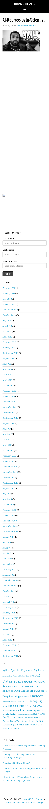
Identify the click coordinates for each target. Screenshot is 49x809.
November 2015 (10, 526)
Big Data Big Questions (25, 681)
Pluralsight (22, 717)
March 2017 (8, 450)
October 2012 (9, 623)
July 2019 (7, 320)
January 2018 (9, 396)
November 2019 (10, 309)
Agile (5, 670)
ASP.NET (24, 675)
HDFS (11, 705)
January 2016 (9, 515)
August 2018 (8, 358)
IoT (16, 706)
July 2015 (7, 542)
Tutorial (39, 725)
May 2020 (7, 299)
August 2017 (8, 423)
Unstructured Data (11, 728)
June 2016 (7, 499)
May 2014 (7, 596)
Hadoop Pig (35, 701)
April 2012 (7, 639)
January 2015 (9, 575)
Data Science (40, 690)
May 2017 (7, 439)
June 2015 (7, 548)
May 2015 (7, 553)
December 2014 (10, 580)
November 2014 (10, 585)
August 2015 (8, 537)
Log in (41, 802)
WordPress (31, 802)
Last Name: (8, 250)
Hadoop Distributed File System (15, 701)
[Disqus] (25, 89)
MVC (35, 714)
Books (14, 686)
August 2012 (8, 629)
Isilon (22, 706)
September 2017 (10, 418)
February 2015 (9, 569)
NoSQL (41, 713)
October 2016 (9, 477)
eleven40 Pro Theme (32, 799)
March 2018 (8, 385)
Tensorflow (30, 724)
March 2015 (8, 564)
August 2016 (8, 488)
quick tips (24, 721)
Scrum (31, 721)
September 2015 (10, 531)
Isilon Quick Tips (34, 706)
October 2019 (9, 315)
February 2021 (9, 288)
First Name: (8, 238)
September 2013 (10, 618)
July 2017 (7, 428)
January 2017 (9, 461)
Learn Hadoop (9, 710)
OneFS (6, 717)
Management (22, 714)
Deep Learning (11, 696)
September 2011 (10, 656)
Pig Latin (13, 717)
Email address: (10, 261)
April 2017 (7, 445)
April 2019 (7, 336)
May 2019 (7, 331)
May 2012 (7, 634)
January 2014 (9, 612)
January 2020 (9, 304)
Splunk (39, 720)
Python (6, 721)
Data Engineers (24, 690)
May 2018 (7, 374)
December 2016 (10, 466)
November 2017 (10, 407)
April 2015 (7, 558)
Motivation (29, 714)
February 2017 (9, 456)
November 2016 (10, 472)
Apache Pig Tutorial (11, 676)
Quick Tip (14, 721)
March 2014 (8, 602)
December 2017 (10, 401)
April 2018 (7, 380)
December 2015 (10, 520)
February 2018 (9, 391)
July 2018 (7, 364)
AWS (32, 675)
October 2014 (9, 591)
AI (9, 670)
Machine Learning (25, 709)
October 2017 (9, 412)
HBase (5, 706)
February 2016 (9, 510)
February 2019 (9, 342)
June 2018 (7, 369)
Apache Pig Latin (34, 670)
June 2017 (7, 434)
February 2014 (9, 607)
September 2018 (10, 353)
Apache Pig (18, 670)
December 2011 (10, 650)
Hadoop (36, 695)
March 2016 (8, 504)
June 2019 (7, 326)
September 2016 (10, 483)
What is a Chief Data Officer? (16, 763)
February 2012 (9, 645)
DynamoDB (25, 696)
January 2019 (9, 347)
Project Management (34, 717)
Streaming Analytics (13, 724)
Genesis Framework (14, 802)
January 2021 (9, 293)
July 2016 (7, 493)
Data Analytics (25, 686)
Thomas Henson (24, 4)
